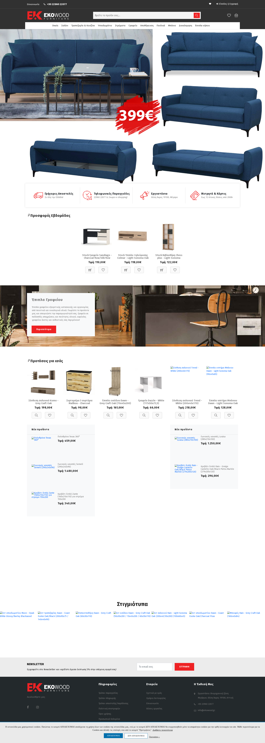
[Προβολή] (36, 413)
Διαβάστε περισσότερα (163, 730)
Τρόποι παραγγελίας (108, 693)
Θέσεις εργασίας (154, 708)
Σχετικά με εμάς (154, 693)
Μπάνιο (172, 25)
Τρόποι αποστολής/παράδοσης (113, 703)
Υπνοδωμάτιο (105, 25)
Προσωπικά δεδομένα (109, 719)
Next (263, 111)
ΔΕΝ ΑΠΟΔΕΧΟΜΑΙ (136, 736)
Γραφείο (133, 25)
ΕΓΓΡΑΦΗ (184, 666)
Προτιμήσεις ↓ (154, 737)
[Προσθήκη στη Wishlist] (103, 268)
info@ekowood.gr (206, 710)
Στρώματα (120, 25)
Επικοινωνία (33, 4)
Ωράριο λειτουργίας (156, 698)
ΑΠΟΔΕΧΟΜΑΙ (113, 736)
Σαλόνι (64, 25)
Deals (55, 25)
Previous (1, 111)
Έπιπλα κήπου (202, 25)
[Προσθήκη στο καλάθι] (90, 268)
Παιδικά (161, 25)
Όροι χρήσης (105, 714)
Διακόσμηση (185, 25)
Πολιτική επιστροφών (109, 708)
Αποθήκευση (147, 25)
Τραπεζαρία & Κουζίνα (83, 25)
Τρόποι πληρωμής (107, 698)
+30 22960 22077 (57, 4)
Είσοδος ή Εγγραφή (228, 4)
